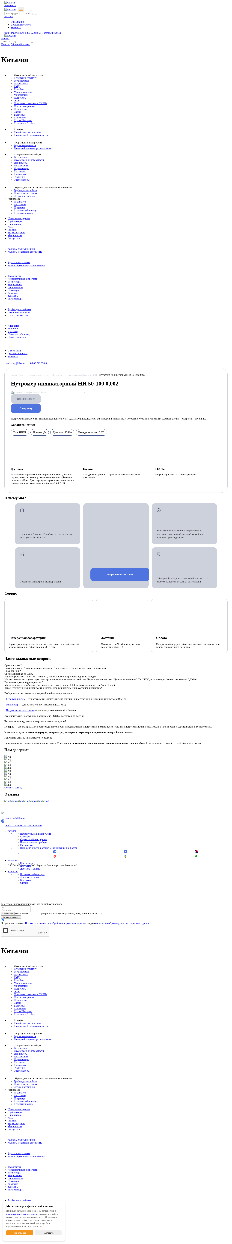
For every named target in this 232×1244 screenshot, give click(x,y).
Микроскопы (21, 165)
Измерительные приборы (34, 842)
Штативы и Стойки (24, 123)
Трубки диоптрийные (25, 190)
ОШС (17, 100)
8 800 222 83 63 (33, 32)
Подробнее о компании (120, 574)
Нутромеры (20, 97)
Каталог (8, 16)
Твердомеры (20, 157)
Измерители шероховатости (29, 160)
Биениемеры (20, 162)
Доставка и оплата (21, 24)
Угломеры (19, 114)
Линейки (19, 89)
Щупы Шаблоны (23, 120)
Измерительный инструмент (35, 833)
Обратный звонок (51, 32)
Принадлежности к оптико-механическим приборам (48, 848)
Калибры (25, 836)
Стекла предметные (24, 196)
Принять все (19, 1233)
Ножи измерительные (25, 193)
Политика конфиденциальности (23, 877)
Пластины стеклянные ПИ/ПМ (30, 103)
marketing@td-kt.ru (14, 32)
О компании (17, 21)
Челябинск (10, 5)
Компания (13, 860)
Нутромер (19, 207)
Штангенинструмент (25, 78)
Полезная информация (32, 874)
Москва (5, 38)
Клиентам (13, 871)
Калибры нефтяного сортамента (31, 135)
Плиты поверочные (24, 106)
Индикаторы (21, 83)
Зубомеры (19, 177)
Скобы (17, 112)
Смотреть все (15, 238)
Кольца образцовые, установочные (32, 148)
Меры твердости (23, 92)
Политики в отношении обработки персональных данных (56, 923)
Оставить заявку (13, 787)
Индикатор (20, 201)
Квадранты (20, 174)
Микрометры (21, 95)
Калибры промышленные (28, 132)
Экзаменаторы (22, 179)
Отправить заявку (11, 917)
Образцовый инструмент (33, 839)
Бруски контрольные (25, 145)
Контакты (16, 27)
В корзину (26, 408)
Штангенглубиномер (25, 210)
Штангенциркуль (23, 213)
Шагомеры (20, 171)
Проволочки (20, 109)
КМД (17, 86)
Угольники (20, 117)
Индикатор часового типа (20, 710)
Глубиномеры (21, 80)
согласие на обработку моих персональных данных (123, 923)
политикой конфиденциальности (22, 1214)
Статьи (24, 883)
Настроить (48, 1233)
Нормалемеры (21, 168)
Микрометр (20, 204)
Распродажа (26, 845)
